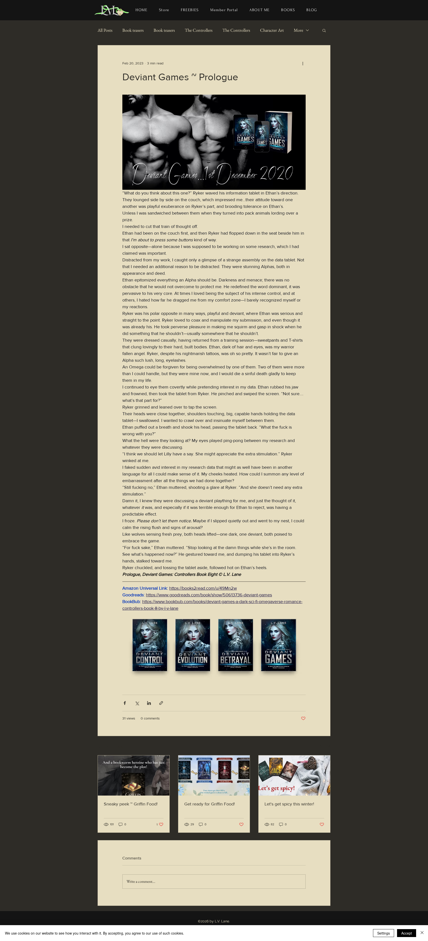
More (298, 30)
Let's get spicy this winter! (289, 804)
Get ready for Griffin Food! (209, 804)
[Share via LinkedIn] (149, 703)
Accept (406, 933)
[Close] (422, 933)
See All (325, 746)
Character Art (272, 30)
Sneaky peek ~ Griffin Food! (131, 804)
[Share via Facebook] (124, 703)
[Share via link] (161, 703)
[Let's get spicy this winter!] (294, 775)
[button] (288, 10)
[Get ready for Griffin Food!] (214, 775)
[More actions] (303, 63)
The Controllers (199, 30)
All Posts (105, 30)
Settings (383, 933)
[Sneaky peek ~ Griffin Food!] (133, 775)
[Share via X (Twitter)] (136, 703)
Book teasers (133, 30)
